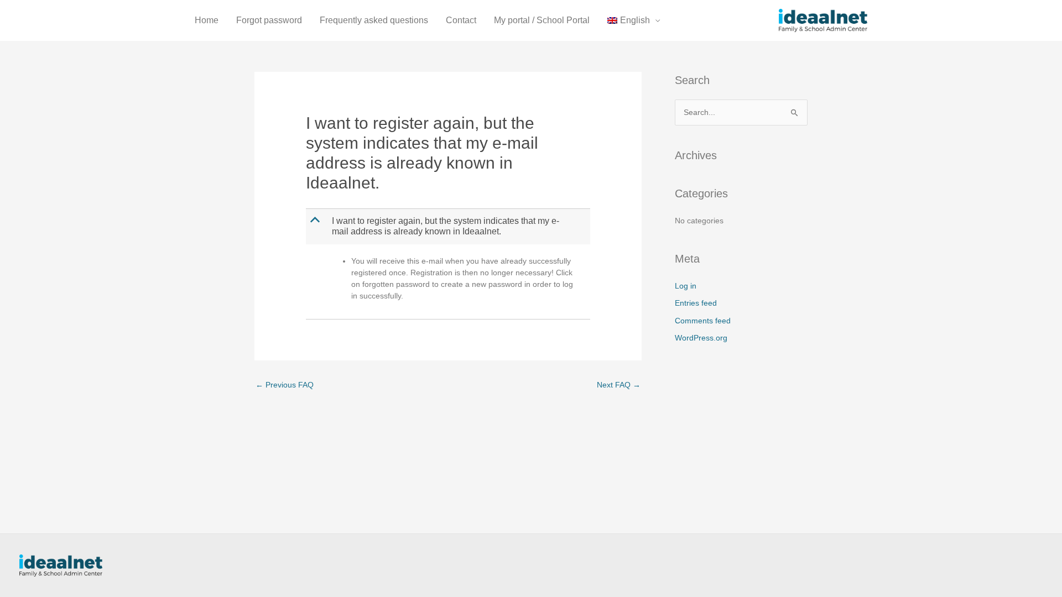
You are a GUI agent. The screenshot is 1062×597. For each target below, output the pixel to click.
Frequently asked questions (374, 20)
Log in (685, 285)
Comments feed (703, 320)
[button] (449, 226)
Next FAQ (619, 384)
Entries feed (696, 302)
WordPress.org (701, 337)
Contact (461, 20)
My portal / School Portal (542, 20)
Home (206, 20)
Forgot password (269, 20)
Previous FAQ (285, 384)
